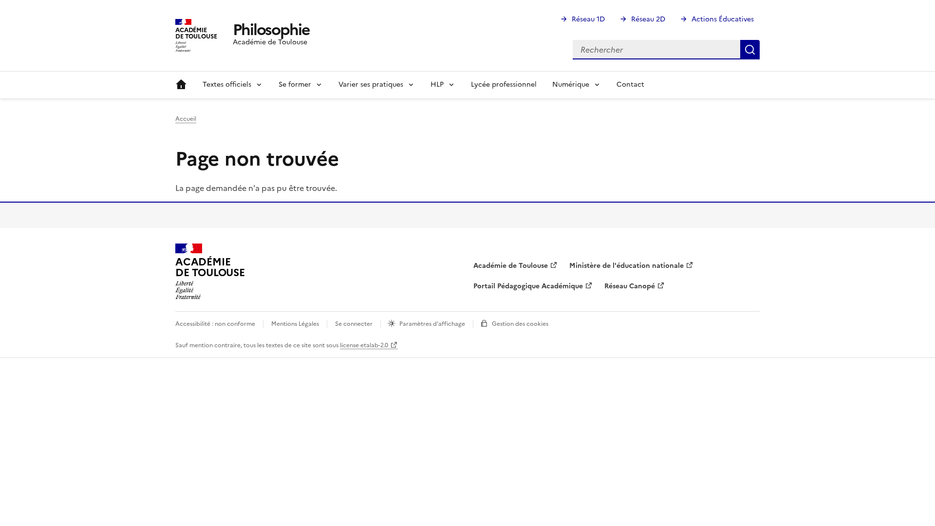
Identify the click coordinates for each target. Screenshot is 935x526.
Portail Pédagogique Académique (528, 286)
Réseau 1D (588, 19)
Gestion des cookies (520, 323)
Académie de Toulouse (510, 266)
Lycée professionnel (504, 84)
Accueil (181, 84)
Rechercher (750, 49)
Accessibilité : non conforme (215, 323)
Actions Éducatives (723, 19)
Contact (630, 84)
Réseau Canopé (629, 286)
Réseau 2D (648, 19)
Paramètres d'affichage (432, 323)
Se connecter (354, 323)
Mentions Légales (295, 323)
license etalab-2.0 (364, 345)
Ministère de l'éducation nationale (626, 266)
